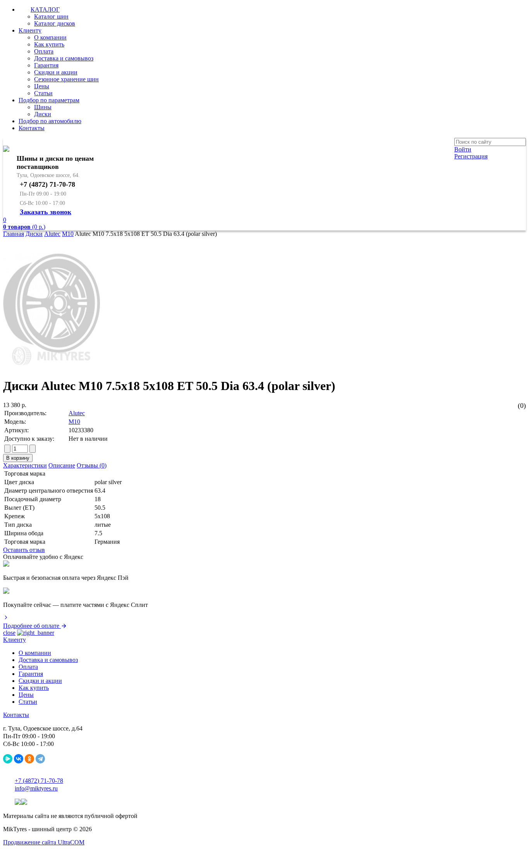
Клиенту (30, 30)
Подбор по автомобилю (50, 121)
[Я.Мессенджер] (7, 758)
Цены (41, 86)
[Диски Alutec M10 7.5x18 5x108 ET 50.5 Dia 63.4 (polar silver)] (51, 367)
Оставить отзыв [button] (24, 550)
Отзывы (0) (91, 465)
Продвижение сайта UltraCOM (43, 842)
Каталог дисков (54, 23)
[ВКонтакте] (18, 758)
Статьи (43, 93)
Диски (42, 114)
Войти (462, 149)
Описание (61, 465)
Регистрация (471, 156)
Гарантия (46, 65)
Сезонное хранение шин (66, 79)
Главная (13, 233)
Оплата (43, 51)
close (9, 632)
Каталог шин (51, 16)
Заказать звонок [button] (45, 212)
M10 (68, 233)
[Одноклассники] (29, 758)
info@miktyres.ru (36, 788)
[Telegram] (40, 758)
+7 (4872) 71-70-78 (39, 780)
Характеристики (25, 465)
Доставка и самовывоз (63, 58)
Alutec (52, 233)
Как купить (49, 44)
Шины (43, 107)
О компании (50, 37)
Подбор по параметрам (49, 100)
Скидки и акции (55, 72)
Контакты (32, 128)
